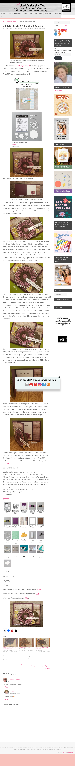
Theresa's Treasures (14, 679)
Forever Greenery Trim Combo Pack (7, 554)
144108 (40, 555)
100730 (32, 527)
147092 (24, 512)
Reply (6, 687)
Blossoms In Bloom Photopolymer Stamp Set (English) (15, 511)
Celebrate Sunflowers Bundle (39, 656)
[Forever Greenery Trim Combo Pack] (7, 552)
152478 (15, 554)
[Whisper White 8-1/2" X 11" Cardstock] (32, 524)
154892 (7, 527)
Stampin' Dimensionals (7, 568)
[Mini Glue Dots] (24, 552)
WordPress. (71, 752)
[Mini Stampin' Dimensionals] (40, 552)
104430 (7, 570)
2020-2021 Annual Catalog (11, 656)
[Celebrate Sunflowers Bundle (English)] (7, 509)
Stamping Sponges (24, 539)
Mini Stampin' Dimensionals (40, 554)
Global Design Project (11, 21)
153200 (15, 541)
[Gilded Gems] (15, 552)
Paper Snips (41, 539)
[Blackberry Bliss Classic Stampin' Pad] (24, 509)
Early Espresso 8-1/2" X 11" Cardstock (40, 526)
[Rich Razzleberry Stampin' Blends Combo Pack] (32, 509)
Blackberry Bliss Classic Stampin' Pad (24, 511)
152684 (15, 513)
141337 (24, 540)
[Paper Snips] (40, 538)
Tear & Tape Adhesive (32, 553)
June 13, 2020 (13, 28)
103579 (40, 540)
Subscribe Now (58, 90)
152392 (32, 540)
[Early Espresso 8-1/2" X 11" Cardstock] (40, 524)
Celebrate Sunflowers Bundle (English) (7, 511)
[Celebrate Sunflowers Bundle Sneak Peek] (43, 642)
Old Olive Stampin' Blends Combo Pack (7, 526)
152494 (24, 527)
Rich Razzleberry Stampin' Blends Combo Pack (32, 511)
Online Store (7, 463)
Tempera (65, 752)
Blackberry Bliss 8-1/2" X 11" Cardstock (15, 526)
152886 (7, 540)
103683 (24, 554)
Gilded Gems (16, 553)
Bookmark (7, 660)
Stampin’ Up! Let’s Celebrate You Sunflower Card (9, 648)
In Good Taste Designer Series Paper (24, 526)
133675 (15, 527)
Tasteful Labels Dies (7, 539)
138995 (32, 554)
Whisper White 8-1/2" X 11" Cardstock (32, 526)
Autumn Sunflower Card (24, 647)
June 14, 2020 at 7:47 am (14, 681)
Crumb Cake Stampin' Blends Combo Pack (40, 511)
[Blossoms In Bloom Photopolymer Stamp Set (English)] (15, 509)
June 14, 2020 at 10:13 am (16, 693)
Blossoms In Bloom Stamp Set (25, 656)
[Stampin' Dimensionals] (7, 566)
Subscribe (58, 58)
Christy (6, 28)
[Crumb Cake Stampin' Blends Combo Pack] (40, 509)
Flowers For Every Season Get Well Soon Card (14, 665)
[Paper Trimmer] (32, 538)
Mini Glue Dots (24, 553)
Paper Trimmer (32, 539)
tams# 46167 (6, 498)
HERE (39, 589)
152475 (7, 555)
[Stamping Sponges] (24, 538)
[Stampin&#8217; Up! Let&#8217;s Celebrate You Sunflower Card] (10, 642)
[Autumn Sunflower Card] (26, 642)
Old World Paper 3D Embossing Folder (15, 540)
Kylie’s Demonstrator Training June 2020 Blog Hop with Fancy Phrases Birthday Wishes (40, 666)
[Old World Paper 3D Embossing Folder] (15, 538)
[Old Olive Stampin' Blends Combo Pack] (7, 524)
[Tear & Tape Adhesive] (32, 552)
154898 (32, 513)
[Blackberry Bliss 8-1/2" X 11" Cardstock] (15, 524)
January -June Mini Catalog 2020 (37, 28)
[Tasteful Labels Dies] (7, 538)
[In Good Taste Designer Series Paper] (24, 524)
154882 (40, 512)
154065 (14, 144)
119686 (40, 527)
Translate (65, 25)
